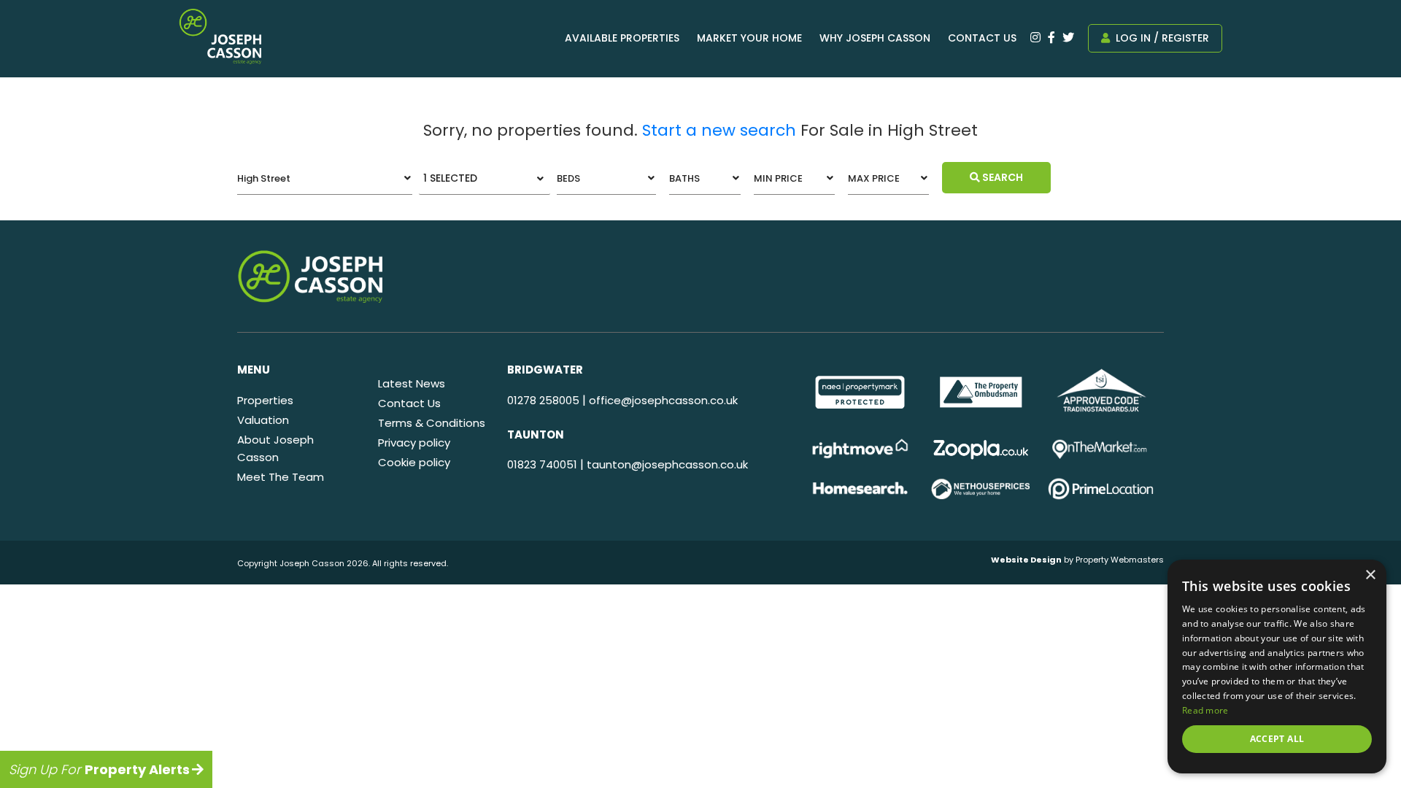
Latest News (411, 383)
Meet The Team (280, 476)
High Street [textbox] (263, 178)
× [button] (1370, 575)
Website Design (1026, 559)
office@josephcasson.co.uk (663, 400)
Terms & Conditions (431, 422)
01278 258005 (543, 400)
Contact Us (982, 38)
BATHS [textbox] (684, 178)
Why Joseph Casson (874, 38)
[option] (860, 392)
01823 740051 (542, 464)
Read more (1205, 710)
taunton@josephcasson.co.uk (667, 464)
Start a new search (719, 130)
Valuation (263, 420)
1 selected (450, 178)
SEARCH (1001, 177)
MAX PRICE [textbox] (874, 178)
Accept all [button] (1277, 739)
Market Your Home (749, 38)
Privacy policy (414, 442)
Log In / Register (1161, 38)
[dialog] (1277, 666)
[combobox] (324, 178)
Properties (265, 400)
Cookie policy (414, 462)
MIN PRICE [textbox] (778, 178)
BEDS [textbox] (568, 178)
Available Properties (622, 38)
